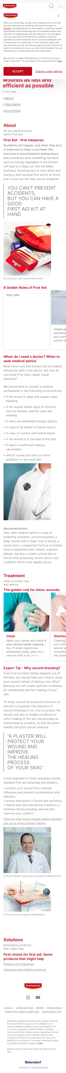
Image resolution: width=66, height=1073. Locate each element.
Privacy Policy (54, 1008)
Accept (17, 71)
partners (7, 28)
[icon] (28, 997)
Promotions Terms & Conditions (22, 1011)
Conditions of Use (51, 1011)
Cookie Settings (24, 1008)
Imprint (40, 1008)
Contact (8, 1008)
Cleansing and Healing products (25, 969)
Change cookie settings (48, 71)
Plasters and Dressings (19, 964)
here (40, 1043)
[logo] (10, 6)
